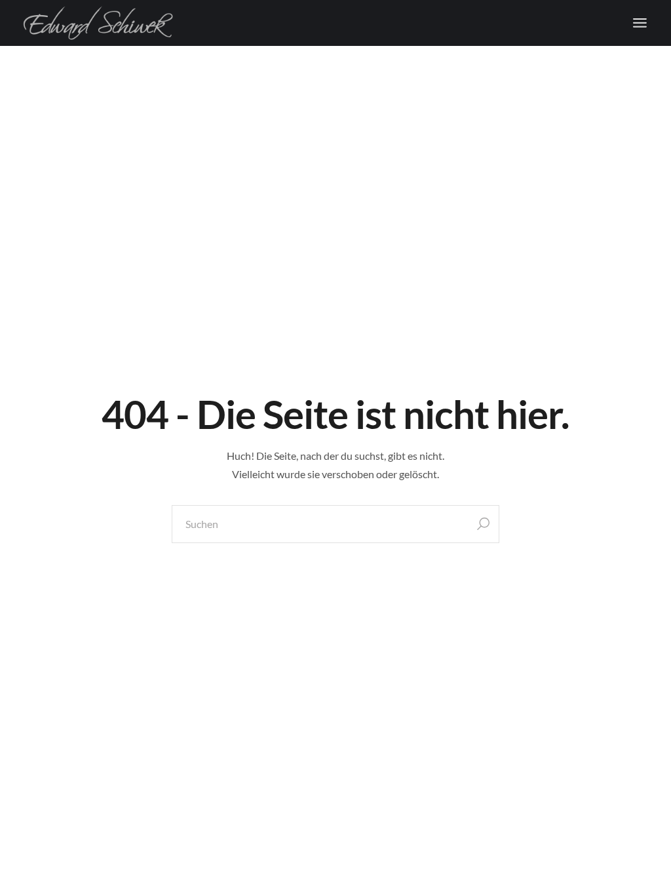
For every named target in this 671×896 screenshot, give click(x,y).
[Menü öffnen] (640, 23)
